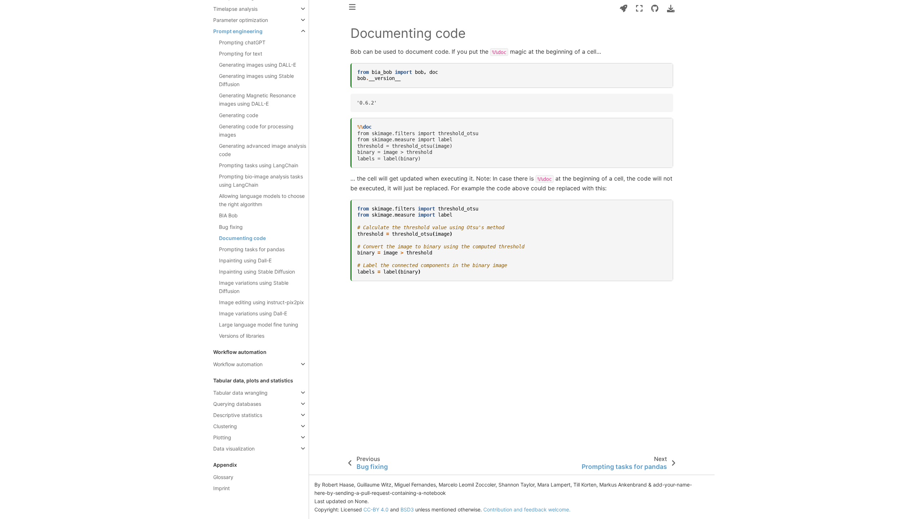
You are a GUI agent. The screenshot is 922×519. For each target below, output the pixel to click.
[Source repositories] (655, 8)
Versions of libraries (241, 336)
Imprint (221, 488)
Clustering (225, 426)
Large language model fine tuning (258, 324)
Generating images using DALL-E (257, 65)
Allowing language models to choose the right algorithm (262, 200)
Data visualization (234, 448)
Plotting (222, 437)
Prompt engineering (238, 31)
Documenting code (242, 238)
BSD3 (407, 509)
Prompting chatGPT (242, 42)
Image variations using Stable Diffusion (253, 287)
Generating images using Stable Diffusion (256, 80)
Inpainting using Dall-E (245, 260)
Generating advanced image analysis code (262, 150)
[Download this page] (671, 8)
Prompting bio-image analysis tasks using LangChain (261, 180)
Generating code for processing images (256, 130)
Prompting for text (240, 53)
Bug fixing (231, 227)
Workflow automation (238, 364)
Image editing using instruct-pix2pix (261, 302)
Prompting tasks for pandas (252, 249)
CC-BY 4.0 (376, 509)
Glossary (223, 477)
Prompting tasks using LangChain (258, 165)
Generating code (238, 115)
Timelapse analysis (235, 9)
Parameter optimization (240, 20)
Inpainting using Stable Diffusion (257, 272)
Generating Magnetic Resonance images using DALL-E (257, 99)
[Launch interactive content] (624, 8)
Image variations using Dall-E (253, 313)
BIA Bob (228, 215)
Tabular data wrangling (240, 393)
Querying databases (237, 404)
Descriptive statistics (237, 415)
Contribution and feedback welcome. (526, 509)
